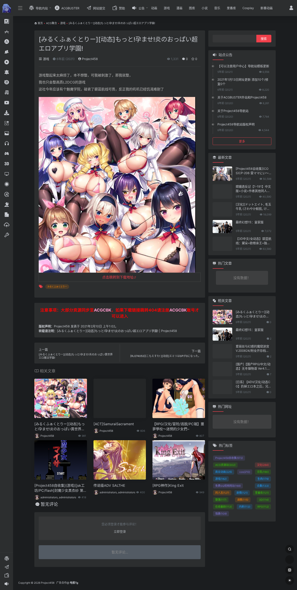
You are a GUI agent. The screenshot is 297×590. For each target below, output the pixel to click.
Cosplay (248, 8)
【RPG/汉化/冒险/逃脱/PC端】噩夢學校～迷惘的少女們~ (178, 426)
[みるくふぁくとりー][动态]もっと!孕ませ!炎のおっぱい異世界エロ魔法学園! (59, 427)
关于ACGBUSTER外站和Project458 (242, 97)
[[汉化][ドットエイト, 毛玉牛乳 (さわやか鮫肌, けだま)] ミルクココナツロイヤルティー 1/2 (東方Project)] (222, 209)
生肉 (263, 478)
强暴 (221, 513)
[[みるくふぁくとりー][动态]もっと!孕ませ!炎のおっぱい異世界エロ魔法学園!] (222, 317)
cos (244, 471)
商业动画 (223, 471)
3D (264, 499)
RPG (263, 506)
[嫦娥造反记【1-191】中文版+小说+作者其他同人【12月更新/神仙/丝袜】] (222, 191)
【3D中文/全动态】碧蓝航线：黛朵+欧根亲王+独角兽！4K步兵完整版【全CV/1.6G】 (253, 241)
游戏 (167, 8)
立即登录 (120, 531)
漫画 (179, 8)
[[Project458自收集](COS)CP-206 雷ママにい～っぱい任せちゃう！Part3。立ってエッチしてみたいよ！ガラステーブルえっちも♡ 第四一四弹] (222, 174)
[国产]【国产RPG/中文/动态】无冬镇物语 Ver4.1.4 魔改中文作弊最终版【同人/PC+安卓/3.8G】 (253, 366)
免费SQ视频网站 (228, 485)
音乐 (217, 8)
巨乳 (263, 471)
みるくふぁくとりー (57, 286)
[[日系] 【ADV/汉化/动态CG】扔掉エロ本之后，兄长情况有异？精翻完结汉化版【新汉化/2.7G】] (222, 387)
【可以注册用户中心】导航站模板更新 (243, 66)
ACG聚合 (51, 23)
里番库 (231, 8)
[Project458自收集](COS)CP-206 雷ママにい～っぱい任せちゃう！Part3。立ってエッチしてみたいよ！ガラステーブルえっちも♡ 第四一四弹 (253, 171)
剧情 (242, 492)
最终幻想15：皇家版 (250, 222)
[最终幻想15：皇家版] (222, 226)
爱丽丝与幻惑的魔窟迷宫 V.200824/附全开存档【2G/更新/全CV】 (253, 348)
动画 (154, 8)
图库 (192, 8)
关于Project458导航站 (233, 111)
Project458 (89, 59)
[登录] (291, 8)
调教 (242, 499)
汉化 (263, 465)
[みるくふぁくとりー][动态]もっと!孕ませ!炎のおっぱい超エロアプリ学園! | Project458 (117, 331)
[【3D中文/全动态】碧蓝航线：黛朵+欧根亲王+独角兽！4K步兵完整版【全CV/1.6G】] (222, 244)
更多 (242, 141)
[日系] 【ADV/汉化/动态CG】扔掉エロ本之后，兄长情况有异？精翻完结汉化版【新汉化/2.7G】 (253, 384)
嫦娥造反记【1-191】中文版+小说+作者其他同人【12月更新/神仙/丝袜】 (253, 189)
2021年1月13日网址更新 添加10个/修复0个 (242, 82)
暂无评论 (49, 504)
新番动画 (266, 8)
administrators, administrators (58, 497)
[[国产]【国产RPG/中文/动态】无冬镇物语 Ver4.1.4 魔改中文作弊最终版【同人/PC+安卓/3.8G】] (222, 369)
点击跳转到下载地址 (117, 277)
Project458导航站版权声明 (236, 124)
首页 (40, 23)
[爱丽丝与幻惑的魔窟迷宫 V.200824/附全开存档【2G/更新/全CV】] (222, 351)
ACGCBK (102, 310)
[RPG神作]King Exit (168, 485)
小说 (205, 8)
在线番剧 (223, 506)
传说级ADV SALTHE (109, 485)
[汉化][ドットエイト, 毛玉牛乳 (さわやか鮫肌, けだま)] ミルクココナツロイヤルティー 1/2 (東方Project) (253, 206)
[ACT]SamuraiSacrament (113, 424)
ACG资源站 (225, 465)
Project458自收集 (229, 458)
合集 (263, 485)
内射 (244, 506)
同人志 (222, 492)
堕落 (220, 499)
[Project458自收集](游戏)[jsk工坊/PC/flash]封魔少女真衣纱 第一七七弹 (60, 488)
